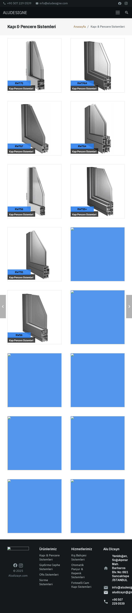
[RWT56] (35, 191)
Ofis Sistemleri (48, 574)
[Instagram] (126, 3)
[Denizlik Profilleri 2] (98, 506)
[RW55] (35, 380)
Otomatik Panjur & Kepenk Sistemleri (78, 571)
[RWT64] (98, 128)
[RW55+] (98, 317)
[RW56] (35, 317)
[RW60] (98, 254)
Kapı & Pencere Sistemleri (49, 557)
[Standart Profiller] (35, 443)
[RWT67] (35, 128)
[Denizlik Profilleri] (35, 506)
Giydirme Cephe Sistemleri (49, 567)
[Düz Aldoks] (98, 443)
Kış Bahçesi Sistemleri (78, 557)
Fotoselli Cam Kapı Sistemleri (81, 585)
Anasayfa (80, 26)
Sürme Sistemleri (46, 582)
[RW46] (98, 380)
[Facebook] (120, 3)
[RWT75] (35, 65)
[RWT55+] (98, 191)
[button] (117, 12)
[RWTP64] (98, 65)
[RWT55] (35, 254)
